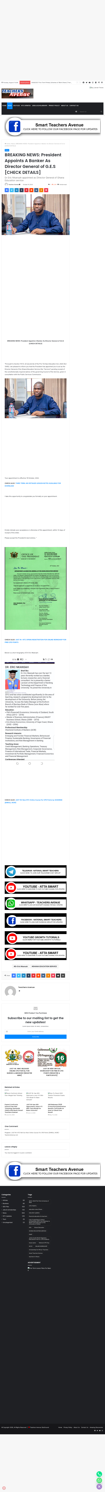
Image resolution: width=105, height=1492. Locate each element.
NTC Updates (26, 105)
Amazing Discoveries (96, 1427)
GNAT (30, 1234)
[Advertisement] (52, 14)
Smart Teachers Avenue (36, 1253)
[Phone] (99, 1474)
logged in (16, 1153)
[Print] (63, 976)
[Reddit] (31, 190)
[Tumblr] (21, 190)
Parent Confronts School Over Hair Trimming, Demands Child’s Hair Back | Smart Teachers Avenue (14, 1108)
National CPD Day (44, 1243)
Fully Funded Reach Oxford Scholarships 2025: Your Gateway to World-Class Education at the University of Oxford (39, 1222)
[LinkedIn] (17, 190)
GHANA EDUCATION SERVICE (45, 966)
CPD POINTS (33, 1206)
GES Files (16, 105)
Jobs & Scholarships (39, 105)
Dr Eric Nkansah (21, 966)
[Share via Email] (58, 976)
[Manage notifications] (4, 1488)
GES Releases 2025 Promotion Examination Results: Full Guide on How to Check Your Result (57, 1108)
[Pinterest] (26, 190)
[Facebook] (7, 190)
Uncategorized (7, 1222)
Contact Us (74, 105)
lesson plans (32, 1243)
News (10, 105)
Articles (5, 1200)
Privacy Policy (54, 105)
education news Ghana (35, 1209)
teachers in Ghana (34, 1256)
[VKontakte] (36, 190)
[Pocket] (46, 190)
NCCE (30, 1246)
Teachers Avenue (13, 184)
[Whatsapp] (99, 1480)
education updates (34, 1213)
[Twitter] (12, 190)
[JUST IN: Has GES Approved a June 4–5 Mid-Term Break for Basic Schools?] (35, 1097)
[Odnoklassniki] (41, 190)
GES (30, 1227)
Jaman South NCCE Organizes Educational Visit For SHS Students (39, 1238)
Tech (4, 1219)
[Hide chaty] (99, 1486)
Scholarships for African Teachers (38, 1249)
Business (6, 1203)
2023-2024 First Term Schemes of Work (39, 1201)
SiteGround (45, 1427)
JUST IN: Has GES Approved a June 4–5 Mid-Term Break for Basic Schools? (34, 1107)
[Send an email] (19, 184)
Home (4, 105)
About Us (64, 105)
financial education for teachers (38, 1216)
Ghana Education (39, 1227)
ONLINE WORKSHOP (41, 1246)
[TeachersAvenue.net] (17, 93)
